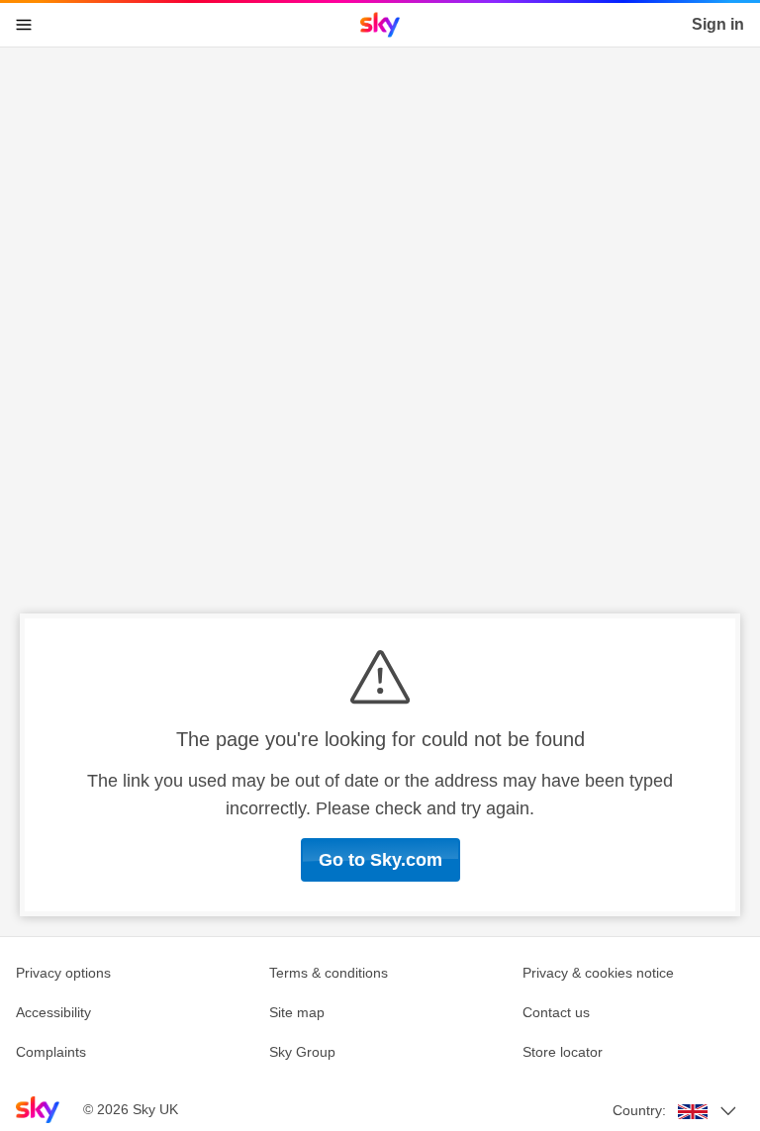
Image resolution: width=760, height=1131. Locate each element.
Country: (639, 1110)
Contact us (556, 1012)
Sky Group (302, 1052)
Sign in (718, 24)
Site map (297, 1012)
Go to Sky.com (380, 860)
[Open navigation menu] (24, 25)
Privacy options (63, 973)
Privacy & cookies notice (598, 973)
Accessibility (53, 1012)
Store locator (562, 1052)
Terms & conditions (328, 973)
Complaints (51, 1052)
